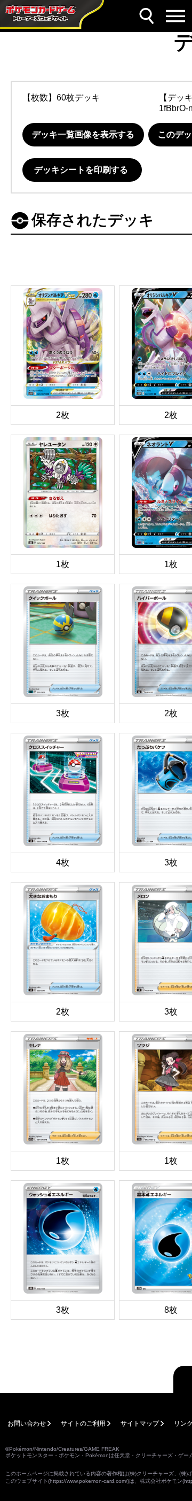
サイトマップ (140, 1423)
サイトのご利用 (83, 1423)
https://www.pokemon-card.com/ (88, 1481)
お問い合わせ (26, 1423)
